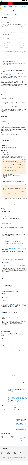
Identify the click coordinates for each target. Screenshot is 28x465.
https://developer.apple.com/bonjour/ (12, 63)
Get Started (14, 451)
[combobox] (8, 0)
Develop (24, 3)
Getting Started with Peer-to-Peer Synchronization (11, 77)
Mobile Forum (21, 437)
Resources (8, 453)
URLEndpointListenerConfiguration (10, 248)
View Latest (23, 6)
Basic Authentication (12, 304)
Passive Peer (13, 14)
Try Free (24, 0)
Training (14, 453)
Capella (15, 3)
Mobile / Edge (9, 3)
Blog (24, 437)
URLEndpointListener (8, 223)
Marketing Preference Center (20, 458)
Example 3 (8, 152)
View (22, 159)
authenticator (8, 288)
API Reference (9, 14)
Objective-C (6, 8)
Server (5, 3)
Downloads (16, 0)
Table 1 (5, 334)
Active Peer (17, 14)
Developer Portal (9, 451)
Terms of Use (6, 458)
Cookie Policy (12, 458)
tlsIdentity (15, 265)
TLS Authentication (18, 304)
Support (2, 453)
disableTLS (17, 248)
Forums (2, 452)
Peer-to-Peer (12, 8)
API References (14, 439)
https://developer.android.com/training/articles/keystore (14, 352)
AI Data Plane (19, 3)
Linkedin (21, 452)
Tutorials (21, 438)
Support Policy (15, 458)
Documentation (3, 451)
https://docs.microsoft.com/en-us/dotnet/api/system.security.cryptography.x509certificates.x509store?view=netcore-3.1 (17, 401)
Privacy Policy (9, 458)
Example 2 (4, 152)
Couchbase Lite (3, 8)
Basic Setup (9, 74)
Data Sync (9, 8)
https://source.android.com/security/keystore (13, 350)
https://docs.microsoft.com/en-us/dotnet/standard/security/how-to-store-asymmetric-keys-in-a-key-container (21, 425)
